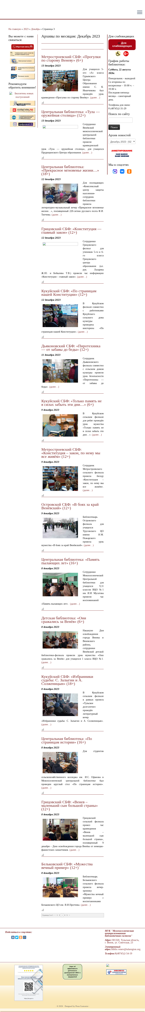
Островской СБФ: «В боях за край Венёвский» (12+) (70, 506)
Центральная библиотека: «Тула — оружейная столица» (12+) (70, 113)
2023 (26, 29)
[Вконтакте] (122, 171)
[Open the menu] (139, 12)
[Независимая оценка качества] (22, 53)
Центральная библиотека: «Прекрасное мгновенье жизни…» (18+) (70, 170)
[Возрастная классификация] (126, 53)
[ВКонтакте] (12, 937)
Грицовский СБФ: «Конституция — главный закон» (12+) (71, 231)
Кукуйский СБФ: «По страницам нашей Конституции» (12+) (68, 293)
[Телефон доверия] (116, 972)
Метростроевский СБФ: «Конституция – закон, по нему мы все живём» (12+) (70, 453)
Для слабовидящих (122, 44)
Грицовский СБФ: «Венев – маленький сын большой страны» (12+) (69, 805)
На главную (14, 29)
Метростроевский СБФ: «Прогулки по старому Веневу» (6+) (71, 58)
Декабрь (35, 29)
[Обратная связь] (22, 46)
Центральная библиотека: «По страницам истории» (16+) (66, 740)
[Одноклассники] (129, 171)
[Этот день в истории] (116, 965)
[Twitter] (16, 937)
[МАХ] (115, 171)
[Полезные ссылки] (22, 76)
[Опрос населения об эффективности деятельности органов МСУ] (72, 972)
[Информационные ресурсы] (22, 68)
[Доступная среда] (118, 53)
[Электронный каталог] (22, 60)
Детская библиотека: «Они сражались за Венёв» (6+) (63, 620)
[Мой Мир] (24, 937)
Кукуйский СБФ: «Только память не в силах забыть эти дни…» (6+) (71, 403)
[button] (5, 5)
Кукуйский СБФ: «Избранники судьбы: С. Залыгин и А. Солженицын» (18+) (67, 680)
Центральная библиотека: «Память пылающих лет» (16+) (70, 561)
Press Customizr (82, 1006)
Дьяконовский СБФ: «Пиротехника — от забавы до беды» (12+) (70, 348)
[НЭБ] (22, 110)
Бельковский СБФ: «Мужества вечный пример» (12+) (67, 866)
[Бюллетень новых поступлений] (22, 95)
